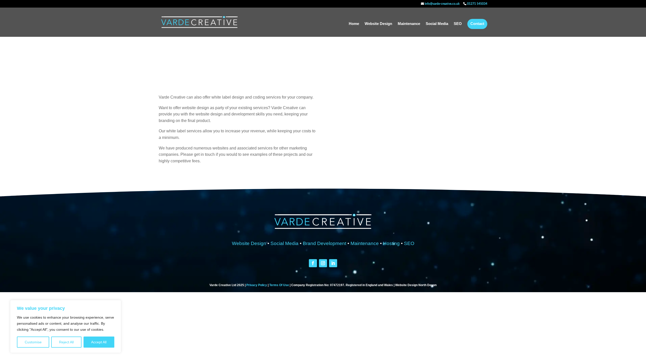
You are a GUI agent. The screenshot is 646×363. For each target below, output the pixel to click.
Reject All (66, 342)
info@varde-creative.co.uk (442, 3)
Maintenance (409, 24)
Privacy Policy (256, 285)
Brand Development (324, 243)
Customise (33, 342)
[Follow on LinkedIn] (333, 263)
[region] (65, 326)
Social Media (437, 24)
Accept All (98, 342)
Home (354, 24)
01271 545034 (476, 3)
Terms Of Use (279, 285)
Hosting (391, 243)
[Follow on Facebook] (313, 263)
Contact (477, 24)
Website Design (378, 24)
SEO (458, 24)
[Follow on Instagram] (323, 263)
